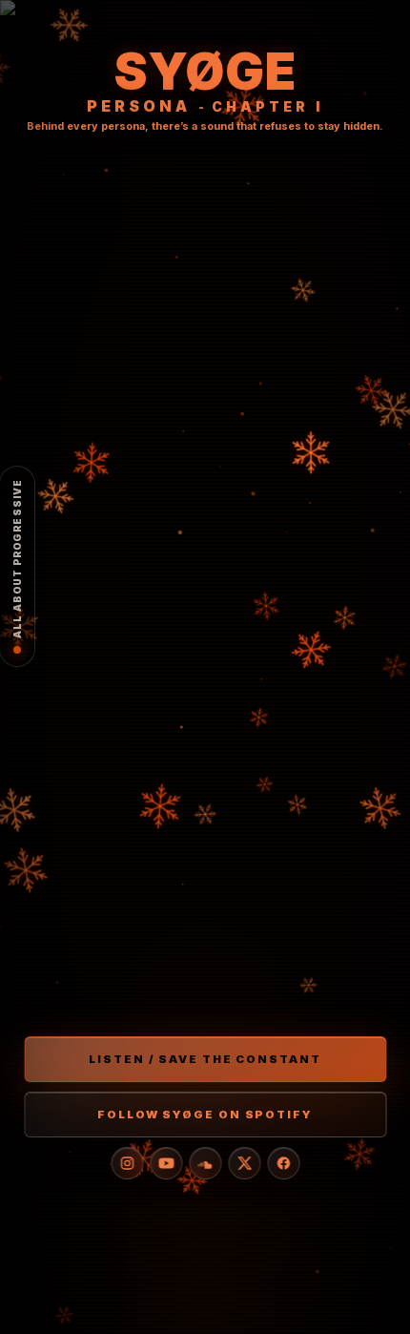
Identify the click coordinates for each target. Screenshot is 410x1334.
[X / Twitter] (244, 1163)
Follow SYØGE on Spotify (205, 1114)
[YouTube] (166, 1163)
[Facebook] (283, 1163)
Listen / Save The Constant (204, 1059)
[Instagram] (127, 1163)
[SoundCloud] (205, 1163)
